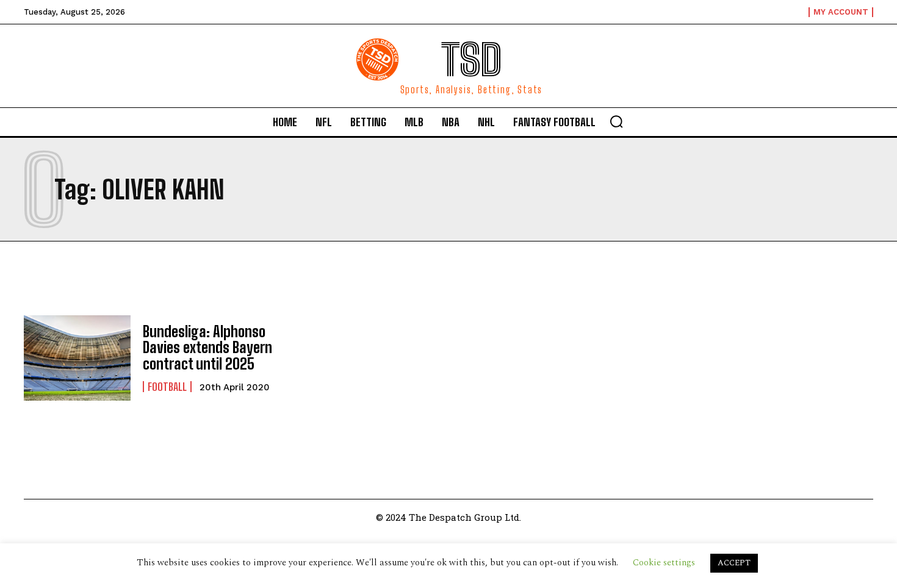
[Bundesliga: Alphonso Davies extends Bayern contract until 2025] (77, 358)
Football (167, 386)
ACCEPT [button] (734, 563)
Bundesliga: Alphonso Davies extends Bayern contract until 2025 (207, 348)
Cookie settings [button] (664, 563)
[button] (616, 121)
